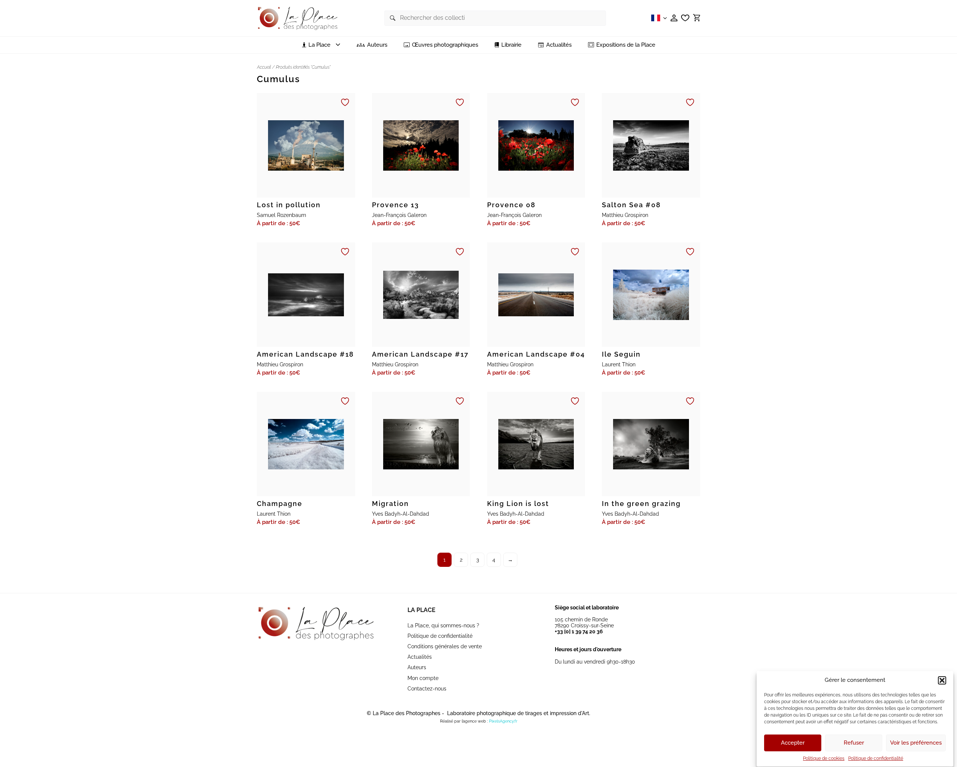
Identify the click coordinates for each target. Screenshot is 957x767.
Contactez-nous (426, 689)
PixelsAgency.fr (503, 721)
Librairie (511, 45)
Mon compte (423, 678)
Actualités (559, 45)
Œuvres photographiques (445, 45)
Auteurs (377, 45)
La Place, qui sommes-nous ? (443, 625)
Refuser (854, 743)
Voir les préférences (916, 743)
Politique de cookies (823, 758)
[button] (942, 680)
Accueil (264, 67)
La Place (421, 610)
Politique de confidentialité (875, 758)
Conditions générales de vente (444, 646)
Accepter (792, 743)
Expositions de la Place (625, 45)
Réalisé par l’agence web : (464, 721)
